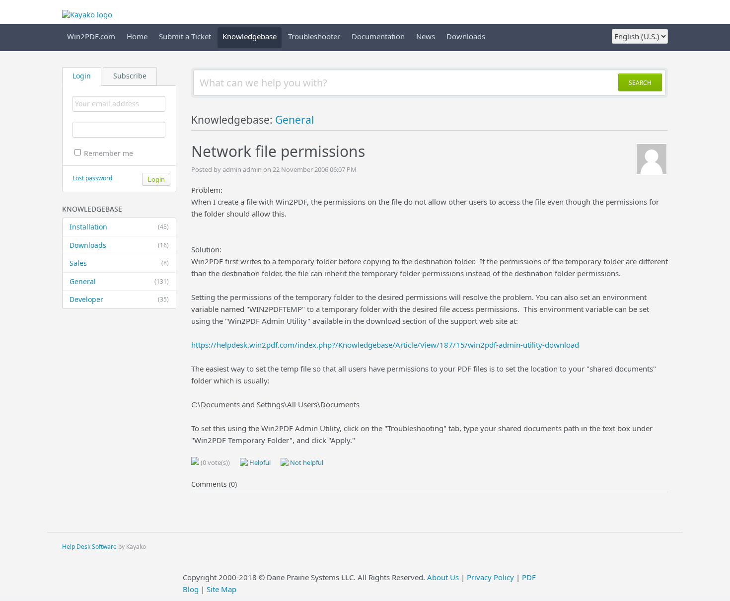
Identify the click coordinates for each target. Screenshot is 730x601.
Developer (119, 299)
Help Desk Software (89, 546)
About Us (443, 577)
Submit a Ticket (185, 36)
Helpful (259, 462)
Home (137, 36)
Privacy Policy (490, 577)
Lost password (92, 178)
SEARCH (640, 82)
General (119, 281)
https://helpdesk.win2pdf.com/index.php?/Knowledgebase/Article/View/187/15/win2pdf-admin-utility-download (385, 345)
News (425, 36)
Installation (119, 226)
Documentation (378, 36)
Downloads (465, 36)
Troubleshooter (314, 36)
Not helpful (306, 462)
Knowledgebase (249, 36)
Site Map (221, 589)
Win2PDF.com (91, 36)
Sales (119, 263)
